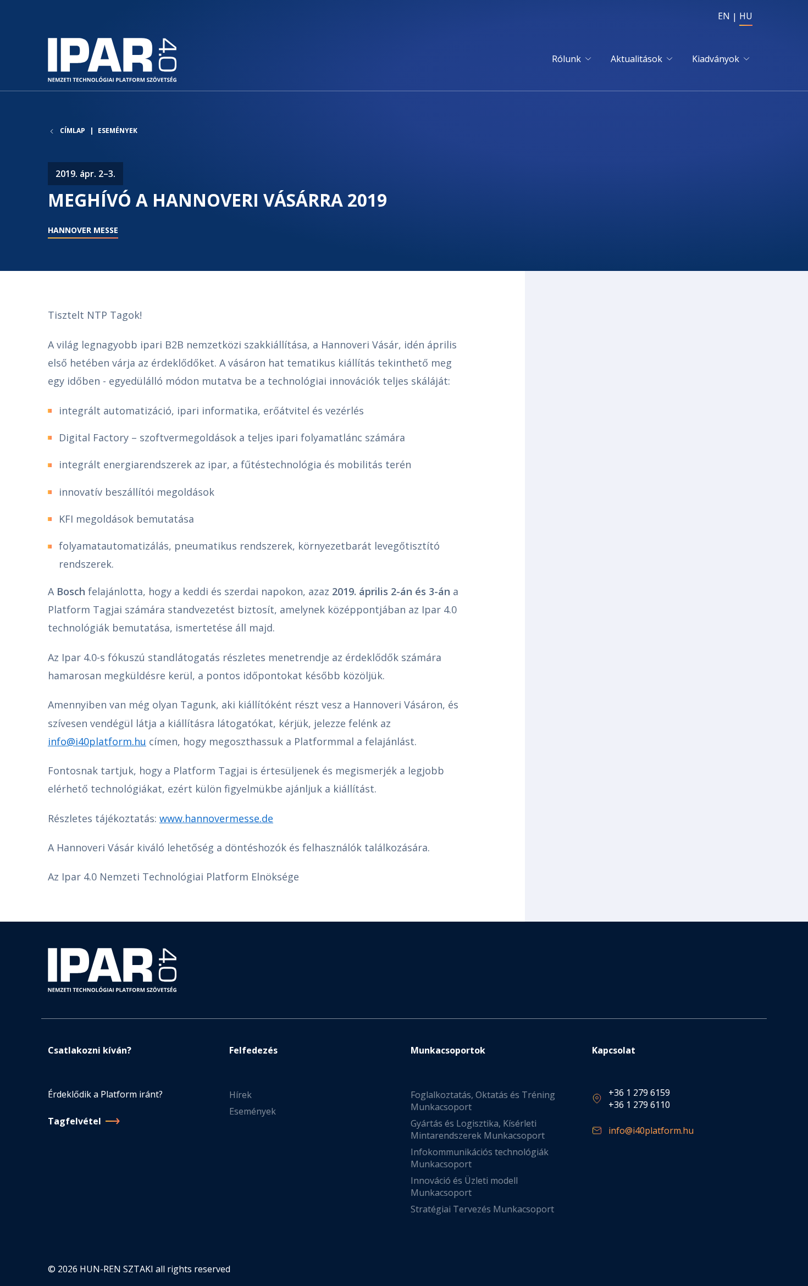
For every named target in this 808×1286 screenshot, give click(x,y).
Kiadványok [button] (715, 59)
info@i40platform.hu (97, 741)
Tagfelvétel (74, 1121)
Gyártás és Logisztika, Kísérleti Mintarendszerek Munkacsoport (478, 1129)
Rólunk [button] (566, 59)
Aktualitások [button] (636, 59)
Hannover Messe (83, 230)
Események (117, 130)
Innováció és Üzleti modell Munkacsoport (464, 1186)
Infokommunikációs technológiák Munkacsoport (480, 1158)
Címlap (72, 130)
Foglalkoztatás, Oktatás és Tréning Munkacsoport (483, 1101)
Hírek (240, 1095)
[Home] (114, 59)
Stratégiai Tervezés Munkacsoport (482, 1209)
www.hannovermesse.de (216, 818)
